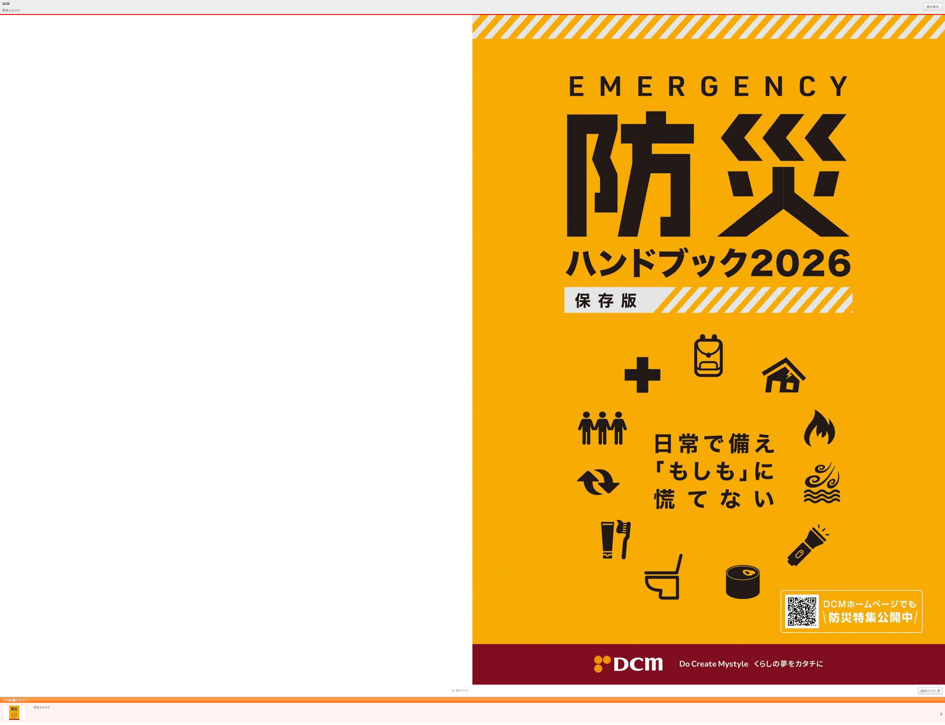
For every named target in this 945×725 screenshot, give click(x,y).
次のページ (928, 691)
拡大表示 (933, 6)
